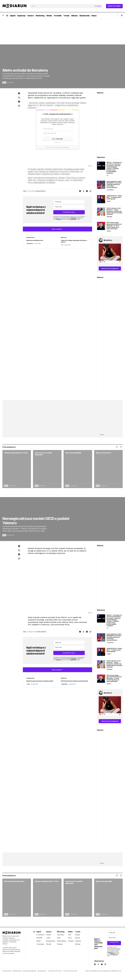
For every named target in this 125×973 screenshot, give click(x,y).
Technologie (40, 944)
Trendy (77, 931)
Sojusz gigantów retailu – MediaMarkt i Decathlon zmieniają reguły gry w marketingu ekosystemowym (114, 184)
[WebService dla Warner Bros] (40, 241)
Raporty (77, 938)
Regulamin (58, 219)
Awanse (48, 935)
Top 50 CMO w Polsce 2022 (55, 971)
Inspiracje (78, 941)
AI (107, 175)
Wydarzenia (30, 243)
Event (58, 938)
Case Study (60, 935)
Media (70, 931)
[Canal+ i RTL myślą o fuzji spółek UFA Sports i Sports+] (74, 241)
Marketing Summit (16, 971)
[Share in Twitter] (19, 97)
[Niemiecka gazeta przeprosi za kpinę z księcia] (40, 682)
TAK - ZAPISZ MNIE (57, 139)
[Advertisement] (62, 31)
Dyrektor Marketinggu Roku (29, 971)
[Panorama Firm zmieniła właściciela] (47, 469)
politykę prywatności (64, 147)
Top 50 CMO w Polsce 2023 (70, 971)
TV (62, 245)
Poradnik (70, 941)
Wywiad (48, 944)
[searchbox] (62, 6)
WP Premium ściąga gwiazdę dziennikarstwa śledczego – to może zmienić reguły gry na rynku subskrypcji (114, 225)
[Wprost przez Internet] (108, 469)
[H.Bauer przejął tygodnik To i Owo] (16, 469)
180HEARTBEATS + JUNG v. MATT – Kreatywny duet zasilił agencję (114, 197)
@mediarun (108, 240)
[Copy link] (19, 106)
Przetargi (59, 944)
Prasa (4, 82)
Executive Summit (6, 971)
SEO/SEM (39, 938)
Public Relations (61, 941)
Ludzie (48, 938)
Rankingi (77, 944)
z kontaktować (73, 219)
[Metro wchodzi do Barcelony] (16, 898)
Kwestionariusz (50, 941)
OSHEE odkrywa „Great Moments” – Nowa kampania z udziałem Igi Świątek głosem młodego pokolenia (114, 211)
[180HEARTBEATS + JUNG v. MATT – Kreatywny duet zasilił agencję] (101, 199)
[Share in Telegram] (19, 102)
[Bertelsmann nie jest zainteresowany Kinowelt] (74, 682)
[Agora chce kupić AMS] (78, 469)
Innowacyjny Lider (42, 971)
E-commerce (110, 189)
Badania (77, 935)
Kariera (109, 201)
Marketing (109, 216)
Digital (38, 931)
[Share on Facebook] (19, 93)
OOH (69, 935)
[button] (3, 15)
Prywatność (73, 218)
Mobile (38, 941)
